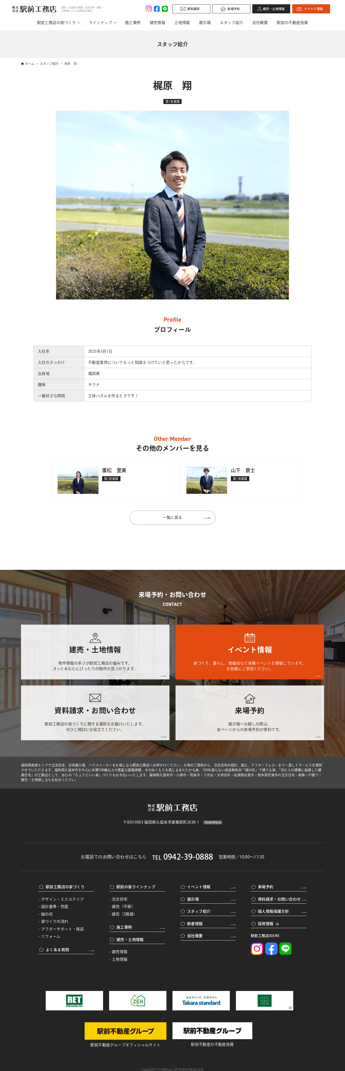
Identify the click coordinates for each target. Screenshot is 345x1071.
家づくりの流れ (54, 921)
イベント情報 (313, 8)
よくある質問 (57, 950)
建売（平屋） (123, 906)
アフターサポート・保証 (62, 929)
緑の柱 (47, 914)
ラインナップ (100, 22)
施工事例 (133, 22)
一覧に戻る (172, 517)
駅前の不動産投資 (292, 22)
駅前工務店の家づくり (56, 22)
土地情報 (182, 22)
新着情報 (195, 924)
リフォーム (51, 936)
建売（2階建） (124, 914)
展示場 (205, 22)
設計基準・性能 (54, 906)
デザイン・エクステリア (62, 899)
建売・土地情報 (274, 8)
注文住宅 (120, 899)
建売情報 (157, 22)
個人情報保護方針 (273, 911)
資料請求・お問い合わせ (279, 899)
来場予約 (233, 8)
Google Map (211, 822)
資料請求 (193, 8)
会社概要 (260, 22)
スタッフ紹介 (231, 22)
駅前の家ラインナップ (135, 887)
